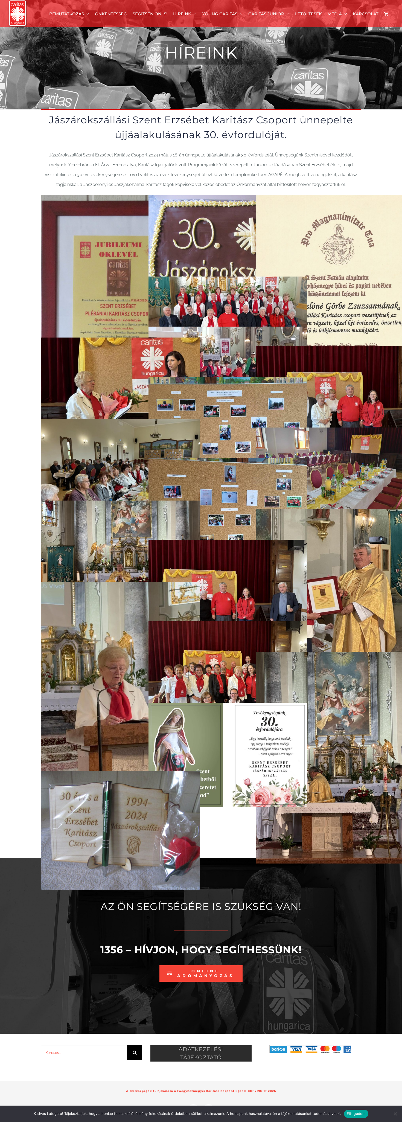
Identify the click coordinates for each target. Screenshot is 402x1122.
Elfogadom (356, 1113)
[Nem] (395, 1114)
